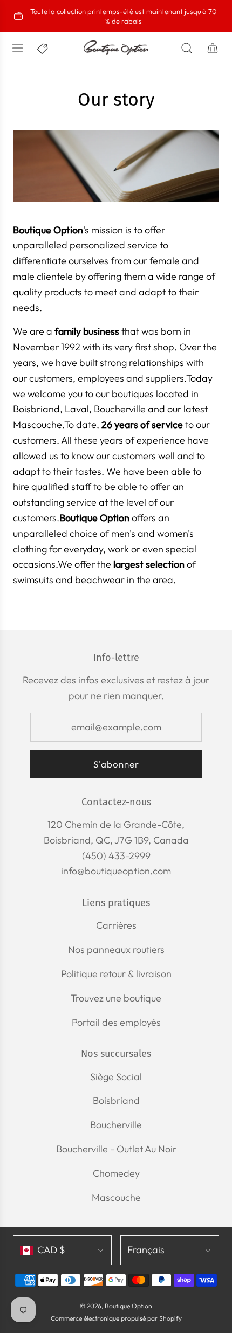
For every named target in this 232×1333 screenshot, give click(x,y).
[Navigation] (17, 48)
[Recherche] (187, 48)
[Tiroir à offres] (43, 48)
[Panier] (213, 48)
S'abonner (116, 764)
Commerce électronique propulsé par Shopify (116, 1318)
